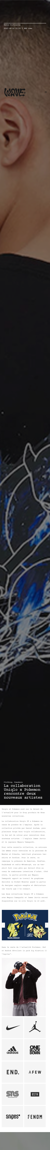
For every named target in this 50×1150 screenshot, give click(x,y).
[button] (3, 925)
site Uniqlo (27, 901)
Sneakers (18, 782)
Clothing (8, 782)
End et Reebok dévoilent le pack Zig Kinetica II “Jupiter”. (24, 950)
